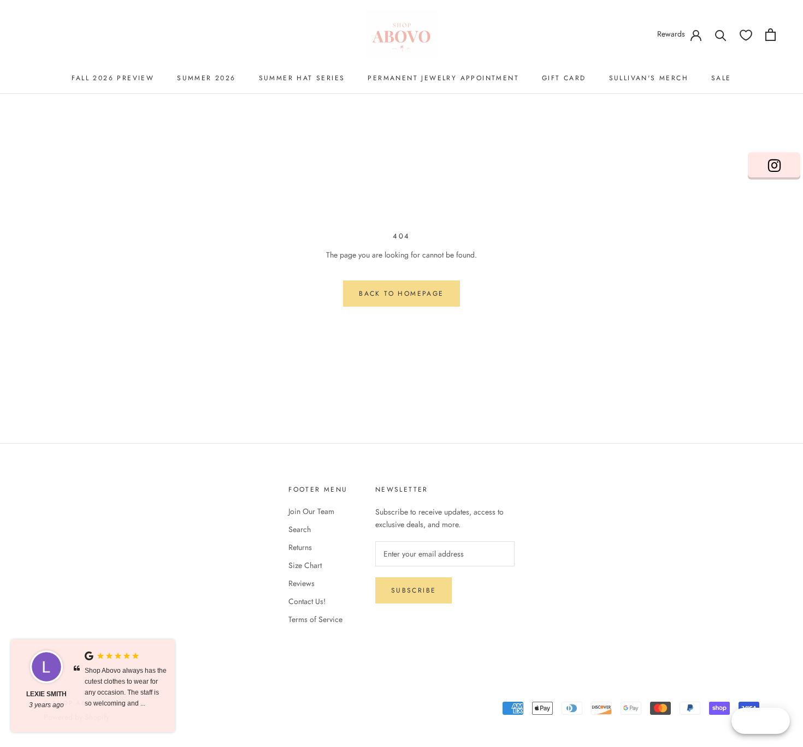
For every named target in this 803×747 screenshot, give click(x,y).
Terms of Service (315, 619)
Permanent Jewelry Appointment (443, 78)
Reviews (301, 583)
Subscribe (413, 590)
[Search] (721, 34)
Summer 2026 (206, 78)
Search (299, 529)
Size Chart (305, 565)
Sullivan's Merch (648, 78)
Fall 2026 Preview (113, 78)
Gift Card (564, 78)
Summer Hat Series (302, 78)
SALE (721, 78)
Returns (300, 547)
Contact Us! (307, 601)
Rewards (671, 33)
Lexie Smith (46, 694)
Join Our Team (311, 511)
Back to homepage (401, 293)
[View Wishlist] (746, 34)
